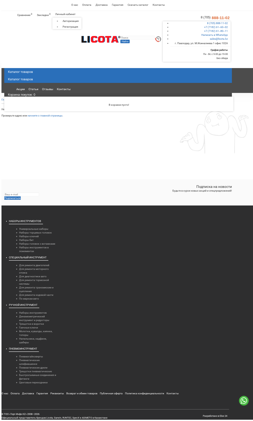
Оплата (86, 4)
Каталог (20, 79)
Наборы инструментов (25, 221)
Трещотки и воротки (31, 323)
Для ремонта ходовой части (36, 294)
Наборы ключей (29, 236)
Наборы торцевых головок (35, 232)
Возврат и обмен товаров (81, 393)
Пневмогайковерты (31, 356)
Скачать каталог (138, 4)
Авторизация (71, 20)
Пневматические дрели (33, 367)
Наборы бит (26, 240)
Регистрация (70, 26)
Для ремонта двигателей (34, 265)
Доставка (102, 4)
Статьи (33, 89)
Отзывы (47, 89)
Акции (20, 89)
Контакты (159, 4)
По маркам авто (29, 298)
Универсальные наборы (33, 228)
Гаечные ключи (28, 327)
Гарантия (117, 4)
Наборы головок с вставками (37, 243)
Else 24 (223, 416)
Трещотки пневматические (35, 371)
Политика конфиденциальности (144, 393)
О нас (74, 4)
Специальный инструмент (27, 257)
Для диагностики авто (32, 276)
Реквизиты (57, 393)
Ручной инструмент (23, 304)
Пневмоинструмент (23, 348)
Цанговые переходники (33, 382)
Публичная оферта (111, 393)
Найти (125, 41)
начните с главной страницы (45, 115)
